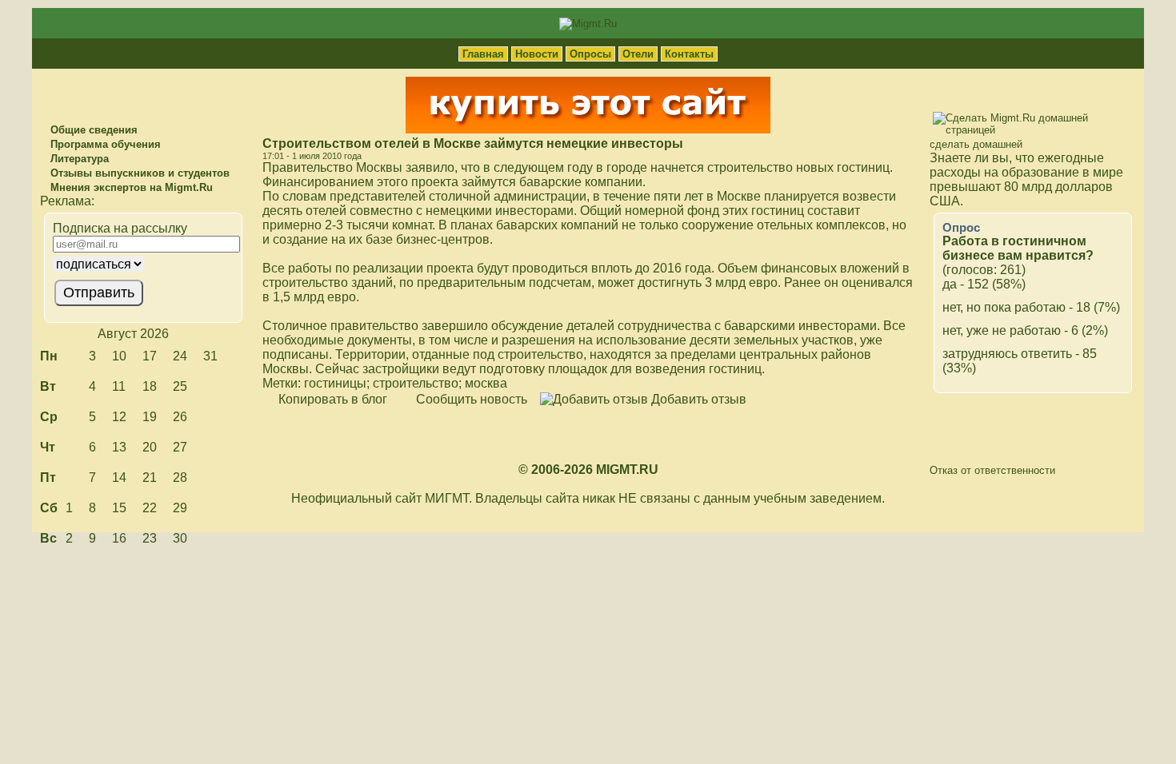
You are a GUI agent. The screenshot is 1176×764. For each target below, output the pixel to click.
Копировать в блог (331, 399)
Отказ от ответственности (992, 470)
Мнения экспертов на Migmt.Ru (130, 187)
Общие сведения (92, 130)
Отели (638, 54)
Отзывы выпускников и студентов (138, 173)
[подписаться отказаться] (141, 264)
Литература (78, 159)
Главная (483, 54)
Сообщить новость (470, 399)
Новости (536, 54)
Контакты (689, 54)
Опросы (590, 54)
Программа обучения (104, 144)
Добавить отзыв (697, 399)
